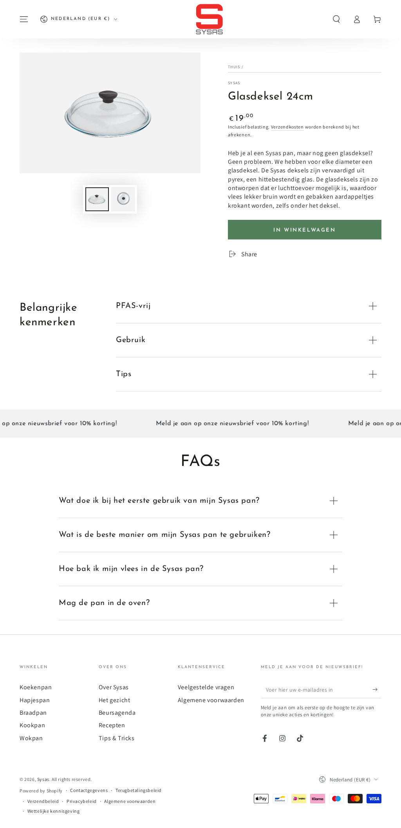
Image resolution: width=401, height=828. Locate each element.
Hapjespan (35, 700)
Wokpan (31, 738)
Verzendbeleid (43, 801)
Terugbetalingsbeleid (139, 790)
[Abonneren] (376, 689)
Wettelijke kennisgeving (53, 811)
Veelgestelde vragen (206, 687)
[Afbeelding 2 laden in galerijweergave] (123, 199)
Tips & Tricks (117, 738)
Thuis (234, 66)
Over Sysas (114, 687)
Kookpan (32, 725)
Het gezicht (114, 700)
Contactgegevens (89, 790)
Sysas (234, 82)
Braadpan (33, 712)
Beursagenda (117, 712)
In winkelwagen (304, 230)
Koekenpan (36, 687)
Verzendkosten (287, 127)
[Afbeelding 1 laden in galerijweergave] (97, 199)
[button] (336, 19)
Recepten (112, 725)
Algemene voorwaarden (211, 700)
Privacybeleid (82, 801)
